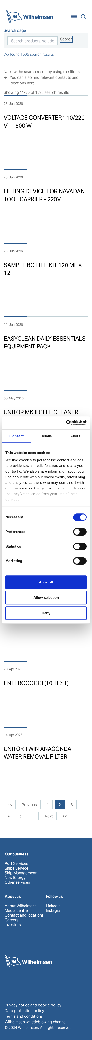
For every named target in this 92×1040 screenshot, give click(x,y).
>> (65, 816)
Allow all (46, 582)
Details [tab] (46, 436)
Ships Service (16, 868)
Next (49, 816)
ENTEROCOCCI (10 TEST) (36, 683)
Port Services (16, 863)
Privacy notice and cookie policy (33, 1005)
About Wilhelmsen (21, 906)
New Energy (15, 877)
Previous (29, 804)
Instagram (55, 910)
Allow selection (46, 597)
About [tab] (75, 436)
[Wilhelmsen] (29, 16)
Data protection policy (24, 1010)
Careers (11, 920)
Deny (46, 613)
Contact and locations (24, 915)
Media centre (16, 910)
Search (66, 39)
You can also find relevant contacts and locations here (44, 80)
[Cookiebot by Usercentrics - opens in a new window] (66, 423)
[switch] (80, 532)
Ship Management (21, 873)
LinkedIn (53, 906)
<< (10, 804)
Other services (17, 882)
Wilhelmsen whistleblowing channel (36, 1022)
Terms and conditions (24, 1016)
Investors (13, 924)
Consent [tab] (16, 436)
